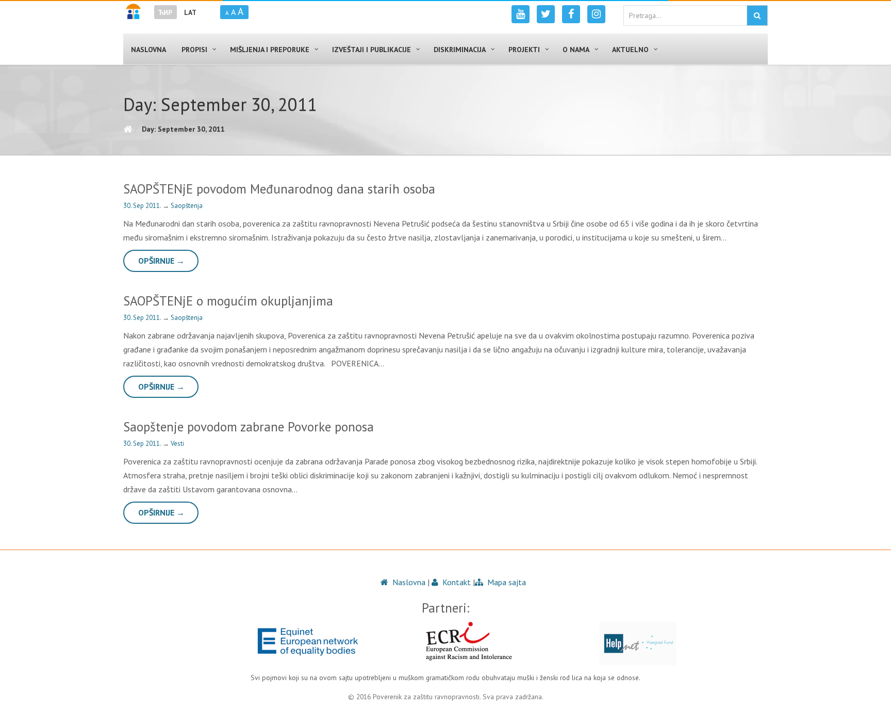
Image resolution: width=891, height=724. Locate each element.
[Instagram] (596, 14)
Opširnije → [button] (161, 260)
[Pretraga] (757, 15)
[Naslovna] (127, 129)
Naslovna (407, 582)
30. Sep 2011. (142, 205)
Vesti (177, 443)
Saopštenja (187, 205)
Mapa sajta (505, 582)
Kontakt (455, 582)
